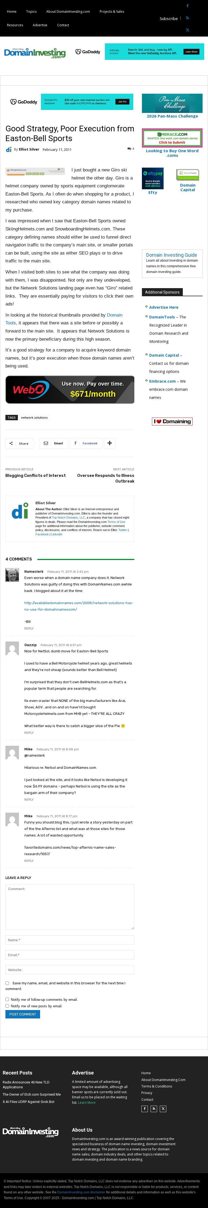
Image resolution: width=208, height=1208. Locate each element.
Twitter (122, 530)
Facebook (42, 534)
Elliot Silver (29, 149)
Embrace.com (162, 381)
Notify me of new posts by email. (37, 1006)
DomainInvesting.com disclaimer (81, 1192)
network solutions (34, 417)
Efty (152, 192)
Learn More (87, 1102)
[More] (109, 443)
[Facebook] (187, 6)
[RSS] (187, 18)
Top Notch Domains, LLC (68, 517)
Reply (29, 628)
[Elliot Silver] (9, 149)
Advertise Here (163, 307)
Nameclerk (33, 571)
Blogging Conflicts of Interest (35, 475)
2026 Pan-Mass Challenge (172, 116)
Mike (28, 749)
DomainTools (162, 317)
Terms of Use (116, 521)
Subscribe (169, 18)
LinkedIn (56, 534)
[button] (203, 18)
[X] (187, 30)
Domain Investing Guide (171, 255)
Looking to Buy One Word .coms (172, 153)
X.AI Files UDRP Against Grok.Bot (28, 1102)
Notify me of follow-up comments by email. (44, 1000)
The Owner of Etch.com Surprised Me (32, 1094)
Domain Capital (164, 355)
